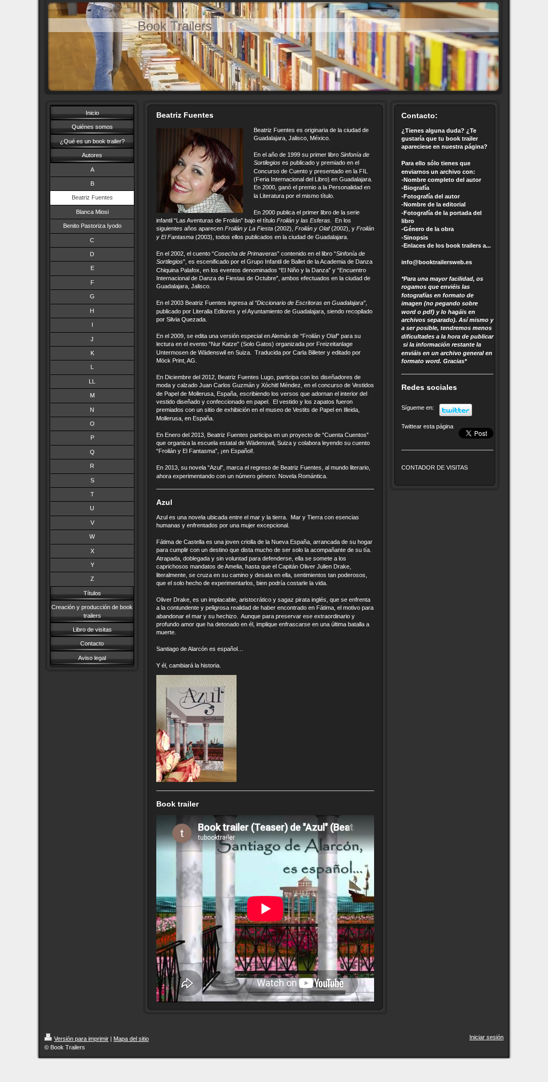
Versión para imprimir (81, 1038)
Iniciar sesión (486, 1037)
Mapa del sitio (131, 1038)
